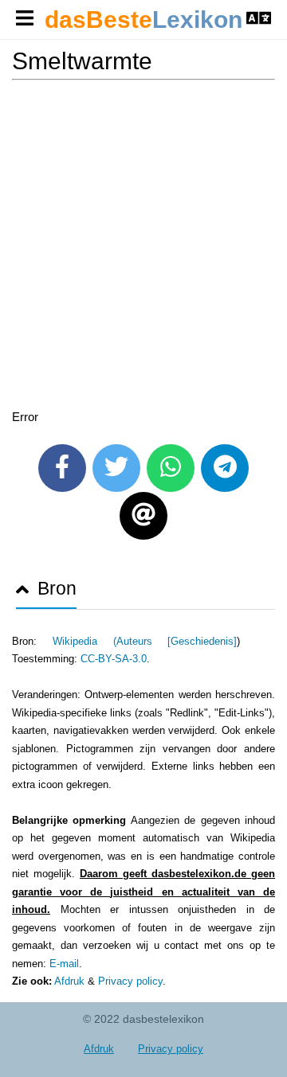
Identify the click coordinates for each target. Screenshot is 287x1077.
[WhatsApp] (171, 468)
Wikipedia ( (84, 641)
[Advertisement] (143, 247)
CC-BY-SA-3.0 (114, 659)
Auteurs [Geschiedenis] (177, 641)
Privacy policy (130, 981)
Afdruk (69, 981)
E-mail (64, 964)
